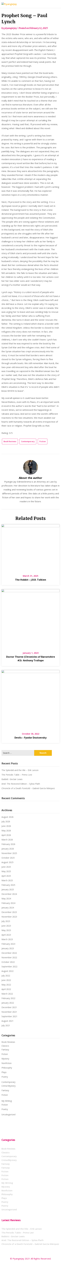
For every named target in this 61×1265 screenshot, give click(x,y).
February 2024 (8, 903)
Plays (4, 1072)
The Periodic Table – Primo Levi (16, 774)
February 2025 (8, 885)
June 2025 (6, 866)
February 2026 (8, 844)
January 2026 (7, 848)
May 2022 (6, 984)
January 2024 (7, 907)
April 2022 (6, 989)
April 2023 (6, 934)
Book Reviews (10, 441)
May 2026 (6, 830)
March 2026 (7, 839)
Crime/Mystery (8, 1085)
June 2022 (6, 980)
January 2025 (7, 889)
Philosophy (6, 1067)
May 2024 (6, 898)
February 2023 (8, 943)
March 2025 (7, 880)
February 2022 (8, 998)
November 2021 (9, 1011)
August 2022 (7, 971)
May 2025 (6, 871)
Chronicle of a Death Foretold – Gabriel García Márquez (28, 788)
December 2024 (9, 894)
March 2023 (7, 939)
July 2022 (5, 975)
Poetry (4, 1076)
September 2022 (9, 966)
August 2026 (7, 817)
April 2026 (6, 835)
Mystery (5, 1058)
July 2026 (5, 821)
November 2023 (9, 916)
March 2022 (7, 993)
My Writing (6, 1100)
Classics (5, 1045)
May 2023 (6, 930)
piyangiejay (10, 28)
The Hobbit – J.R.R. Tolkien (30, 579)
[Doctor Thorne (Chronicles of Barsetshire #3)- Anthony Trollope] (30, 618)
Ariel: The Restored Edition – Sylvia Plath (20, 783)
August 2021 (7, 1021)
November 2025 (9, 853)
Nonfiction (6, 1063)
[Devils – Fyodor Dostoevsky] (30, 699)
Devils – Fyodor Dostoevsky (30, 737)
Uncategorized (8, 1114)
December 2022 (9, 953)
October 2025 (8, 857)
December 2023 (9, 912)
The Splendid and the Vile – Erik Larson (19, 770)
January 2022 (7, 1002)
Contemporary (28, 441)
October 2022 (8, 962)
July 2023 (5, 921)
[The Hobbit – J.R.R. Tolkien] (30, 547)
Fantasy (5, 1049)
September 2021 (9, 1016)
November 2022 (9, 957)
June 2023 (6, 925)
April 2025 (6, 875)
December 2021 (9, 1007)
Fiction (42, 441)
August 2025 (7, 862)
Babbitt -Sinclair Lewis (12, 779)
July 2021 (5, 1025)
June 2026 (6, 826)
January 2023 (7, 948)
